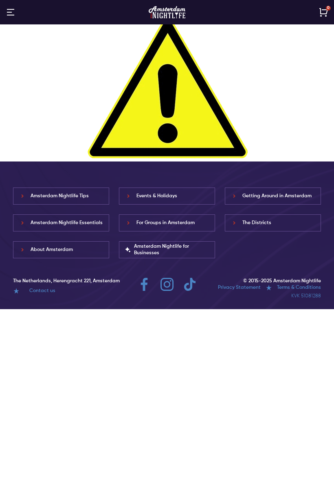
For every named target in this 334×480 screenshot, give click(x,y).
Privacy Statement (239, 287)
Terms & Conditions (299, 287)
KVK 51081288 (306, 296)
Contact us (42, 290)
